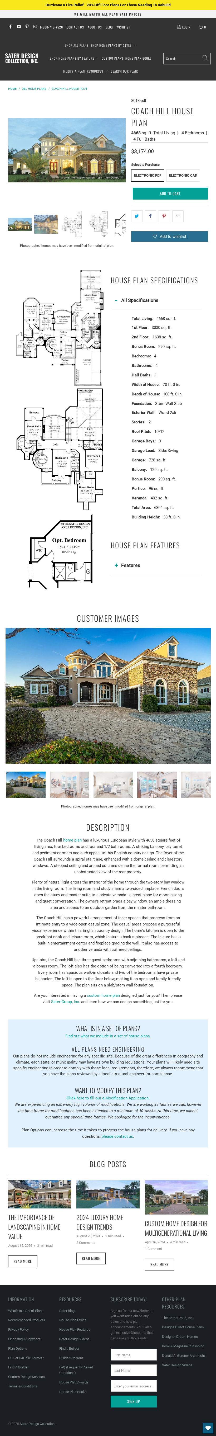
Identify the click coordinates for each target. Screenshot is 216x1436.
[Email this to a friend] (178, 216)
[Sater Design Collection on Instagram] (35, 27)
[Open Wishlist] (208, 1428)
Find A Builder (18, 1367)
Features (130, 565)
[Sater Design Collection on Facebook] (10, 27)
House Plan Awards (74, 1382)
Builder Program (71, 1358)
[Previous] (12, 150)
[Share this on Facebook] (150, 216)
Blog (109, 27)
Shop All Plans (77, 45)
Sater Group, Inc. (65, 1001)
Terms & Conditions (22, 1386)
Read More (23, 1261)
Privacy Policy (18, 1329)
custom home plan (103, 995)
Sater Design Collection (37, 1424)
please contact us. (118, 1136)
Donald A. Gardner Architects (183, 1356)
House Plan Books (73, 1392)
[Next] (122, 150)
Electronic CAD (183, 175)
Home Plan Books (138, 58)
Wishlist (123, 27)
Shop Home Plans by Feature (72, 58)
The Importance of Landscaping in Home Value (34, 1226)
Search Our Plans (125, 71)
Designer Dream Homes (180, 1337)
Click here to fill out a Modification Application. (108, 1092)
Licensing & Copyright (24, 1339)
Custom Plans (112, 58)
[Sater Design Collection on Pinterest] (26, 27)
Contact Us (75, 27)
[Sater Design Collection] (21, 58)
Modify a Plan (74, 71)
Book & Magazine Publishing (183, 1346)
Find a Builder (69, 1348)
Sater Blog (67, 1311)
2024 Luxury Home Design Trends (99, 1221)
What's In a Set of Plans (25, 1311)
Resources (95, 71)
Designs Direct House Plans (183, 1327)
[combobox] (187, 58)
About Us (95, 27)
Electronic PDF (147, 175)
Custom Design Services (26, 1377)
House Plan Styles (72, 1320)
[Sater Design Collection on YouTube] (18, 27)
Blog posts (108, 1164)
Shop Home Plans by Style (111, 45)
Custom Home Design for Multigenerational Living (176, 1227)
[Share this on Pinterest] (164, 216)
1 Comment (153, 1249)
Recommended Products (26, 1320)
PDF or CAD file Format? (26, 1358)
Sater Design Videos (74, 1339)
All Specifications (139, 300)
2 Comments (85, 1243)
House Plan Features (74, 1329)
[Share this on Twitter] (137, 216)
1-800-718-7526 (51, 27)
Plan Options (17, 1348)
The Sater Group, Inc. (177, 1318)
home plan (72, 840)
